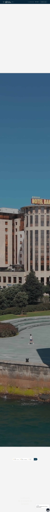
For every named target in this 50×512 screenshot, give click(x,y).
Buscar (35, 459)
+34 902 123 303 (31, 1)
